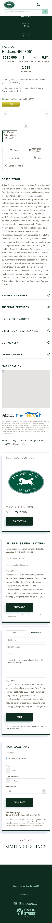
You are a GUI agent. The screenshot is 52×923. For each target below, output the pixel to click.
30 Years (11, 758)
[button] (45, 11)
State (26, 35)
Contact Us (19, 521)
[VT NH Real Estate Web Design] (26, 912)
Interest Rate (11, 787)
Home (4, 440)
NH (21, 440)
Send (19, 717)
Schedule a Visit (36, 632)
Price (26, 26)
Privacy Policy (40, 597)
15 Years (22, 758)
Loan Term (10, 753)
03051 (7, 444)
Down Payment (12, 777)
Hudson (42, 440)
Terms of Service (10, 728)
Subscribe (19, 607)
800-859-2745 (16, 512)
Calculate (19, 802)
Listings (13, 440)
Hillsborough (30, 440)
